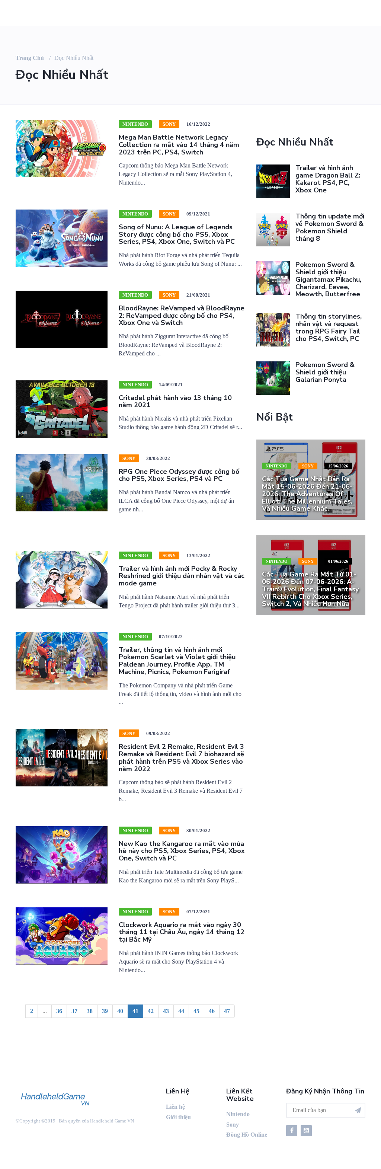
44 (181, 1011)
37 (74, 1011)
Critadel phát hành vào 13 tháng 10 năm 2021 (175, 401)
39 (105, 1011)
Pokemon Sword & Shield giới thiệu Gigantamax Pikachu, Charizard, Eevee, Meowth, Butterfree (328, 279)
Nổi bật (274, 417)
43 (166, 1011)
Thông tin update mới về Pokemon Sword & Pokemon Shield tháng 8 (329, 227)
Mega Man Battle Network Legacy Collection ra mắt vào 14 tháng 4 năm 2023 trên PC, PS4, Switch (179, 145)
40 (120, 1011)
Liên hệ (175, 1106)
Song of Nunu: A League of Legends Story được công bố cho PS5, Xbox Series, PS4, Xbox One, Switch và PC (177, 234)
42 (151, 1011)
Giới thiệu (178, 1117)
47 (227, 1011)
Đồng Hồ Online (246, 1134)
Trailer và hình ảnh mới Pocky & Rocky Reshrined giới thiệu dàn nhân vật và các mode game (181, 576)
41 (135, 1011)
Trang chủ (30, 58)
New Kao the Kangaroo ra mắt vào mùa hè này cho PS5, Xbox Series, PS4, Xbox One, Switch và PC (182, 851)
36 (59, 1011)
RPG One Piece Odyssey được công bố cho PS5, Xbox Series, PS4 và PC (179, 475)
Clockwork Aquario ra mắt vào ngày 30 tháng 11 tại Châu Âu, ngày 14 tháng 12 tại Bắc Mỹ (181, 932)
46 (212, 1011)
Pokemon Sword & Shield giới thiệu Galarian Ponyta (325, 372)
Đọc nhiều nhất (294, 142)
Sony (169, 124)
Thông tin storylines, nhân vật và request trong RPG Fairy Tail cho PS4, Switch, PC (328, 327)
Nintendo (135, 124)
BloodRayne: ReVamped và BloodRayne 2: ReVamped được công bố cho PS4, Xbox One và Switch (181, 316)
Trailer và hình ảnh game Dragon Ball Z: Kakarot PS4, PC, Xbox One (327, 178)
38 (90, 1011)
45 (196, 1011)
